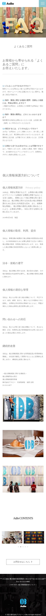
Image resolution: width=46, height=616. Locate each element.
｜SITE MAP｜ (13, 585)
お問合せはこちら (22, 562)
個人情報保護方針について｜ (27, 585)
